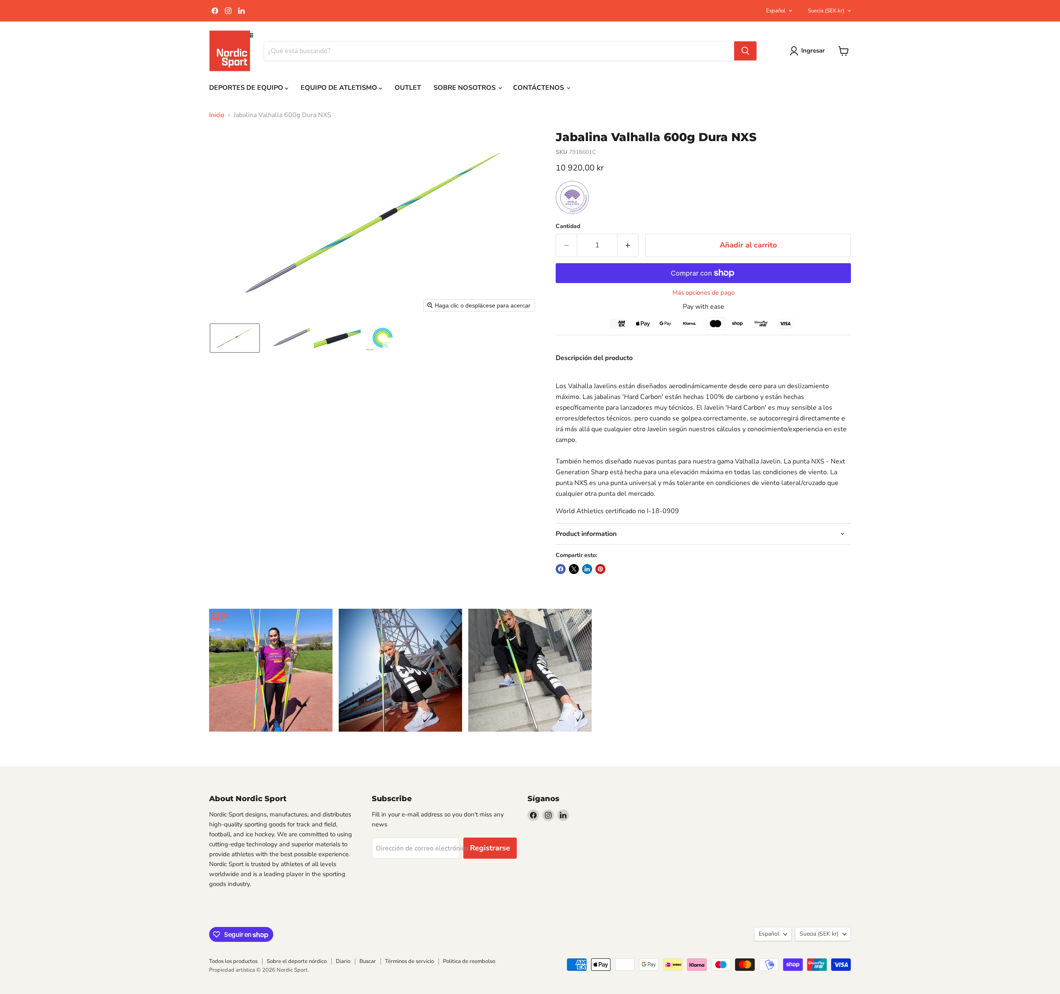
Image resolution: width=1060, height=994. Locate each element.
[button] (234, 338)
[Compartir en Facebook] (561, 569)
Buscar (367, 961)
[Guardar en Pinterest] (600, 569)
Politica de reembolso (469, 961)
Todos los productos (233, 961)
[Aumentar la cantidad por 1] (627, 245)
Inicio (216, 115)
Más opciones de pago (703, 292)
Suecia (826, 10)
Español (775, 10)
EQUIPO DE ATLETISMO (340, 87)
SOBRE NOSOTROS (465, 87)
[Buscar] (745, 50)
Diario (343, 961)
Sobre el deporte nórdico (297, 961)
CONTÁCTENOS (539, 87)
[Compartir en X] (574, 569)
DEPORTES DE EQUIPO (247, 87)
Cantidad (568, 226)
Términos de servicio (409, 961)
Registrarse (490, 848)
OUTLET (408, 87)
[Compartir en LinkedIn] (587, 569)
